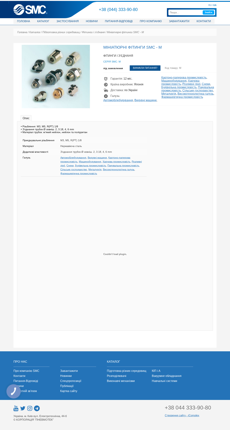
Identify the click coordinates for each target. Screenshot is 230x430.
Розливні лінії (191, 84)
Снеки (206, 84)
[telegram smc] (37, 408)
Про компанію (151, 21)
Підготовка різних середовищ (61, 32)
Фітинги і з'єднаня (93, 32)
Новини (92, 21)
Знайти (208, 12)
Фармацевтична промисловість (182, 96)
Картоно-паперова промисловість (183, 77)
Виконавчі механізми (121, 380)
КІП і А (156, 370)
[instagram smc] (29, 408)
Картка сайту (68, 391)
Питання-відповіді (119, 21)
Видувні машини (145, 100)
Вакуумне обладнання (166, 375)
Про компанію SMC (26, 370)
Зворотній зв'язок (25, 391)
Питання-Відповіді (25, 380)
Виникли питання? (145, 68)
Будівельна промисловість (179, 87)
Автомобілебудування (118, 100)
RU (210, 5)
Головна (23, 21)
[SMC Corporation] (30, 5)
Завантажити (179, 21)
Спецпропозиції (70, 380)
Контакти (204, 21)
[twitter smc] (23, 408)
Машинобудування (174, 80)
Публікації (66, 386)
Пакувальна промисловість (123, 165)
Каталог (43, 21)
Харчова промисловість (180, 82)
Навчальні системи (164, 380)
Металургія (168, 93)
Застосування (67, 21)
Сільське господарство (197, 90)
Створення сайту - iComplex (182, 415)
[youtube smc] (15, 408)
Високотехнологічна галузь (195, 93)
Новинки (66, 375)
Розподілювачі (116, 375)
